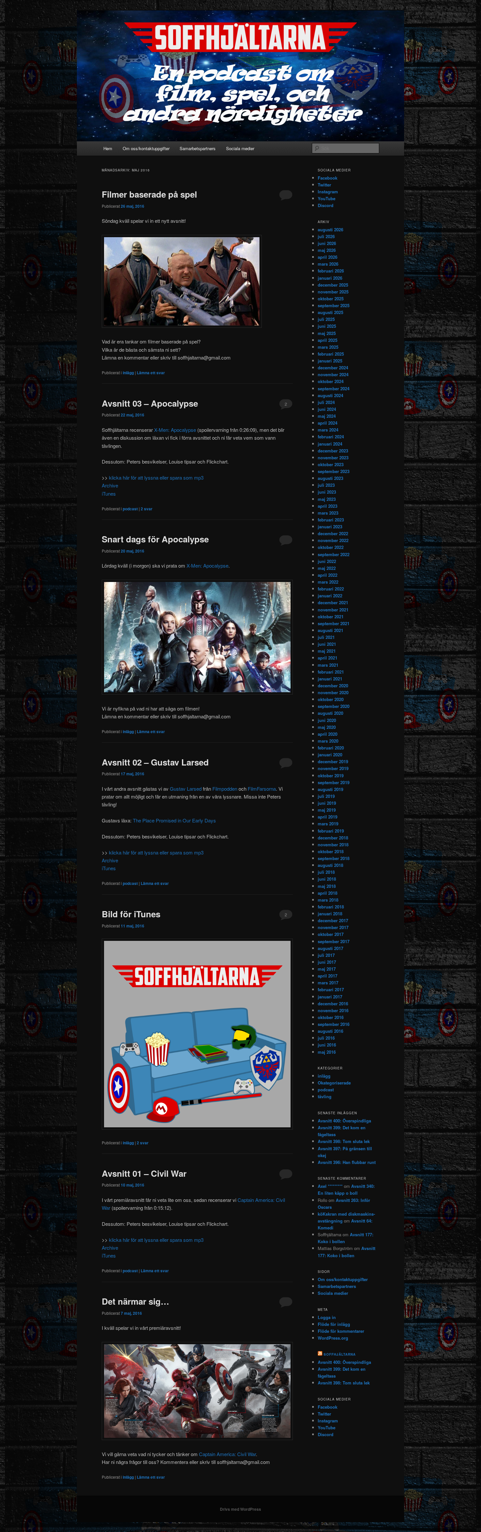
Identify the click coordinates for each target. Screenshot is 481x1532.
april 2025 (327, 340)
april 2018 (327, 893)
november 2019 (333, 768)
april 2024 (327, 423)
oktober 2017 (331, 934)
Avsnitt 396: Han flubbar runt (347, 1162)
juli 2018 (326, 872)
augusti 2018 (330, 865)
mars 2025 (328, 347)
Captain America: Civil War (227, 1454)
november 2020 (333, 692)
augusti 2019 (330, 789)
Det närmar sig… (135, 1301)
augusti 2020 (330, 713)
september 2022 (333, 554)
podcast (130, 509)
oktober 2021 (331, 616)
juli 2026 (326, 236)
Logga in (327, 1317)
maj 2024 (327, 416)
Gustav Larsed (186, 788)
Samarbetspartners (198, 148)
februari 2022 (331, 589)
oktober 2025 (331, 298)
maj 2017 (327, 969)
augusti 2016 (330, 1031)
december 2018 (333, 838)
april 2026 (327, 257)
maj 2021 (327, 651)
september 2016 (333, 1024)
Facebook (327, 178)
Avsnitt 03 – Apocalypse (150, 403)
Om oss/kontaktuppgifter (146, 148)
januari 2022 (330, 595)
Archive (110, 485)
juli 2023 (326, 485)
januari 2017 (330, 997)
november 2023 (333, 457)
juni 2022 (327, 561)
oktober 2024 (331, 381)
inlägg (128, 373)
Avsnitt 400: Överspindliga (344, 1121)
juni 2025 (327, 326)
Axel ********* (330, 1186)
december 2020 (333, 685)
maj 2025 (327, 333)
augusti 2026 (330, 229)
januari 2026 (330, 278)
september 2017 (333, 941)
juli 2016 (326, 1038)
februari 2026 (331, 271)
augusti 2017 (330, 948)
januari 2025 (330, 361)
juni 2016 (327, 1045)
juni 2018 (327, 879)
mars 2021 (328, 665)
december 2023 (333, 451)
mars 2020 (328, 741)
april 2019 (327, 817)
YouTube (326, 198)
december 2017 (333, 920)
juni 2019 (327, 803)
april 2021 (327, 658)
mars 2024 (328, 430)
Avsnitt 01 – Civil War (144, 1173)
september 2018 (333, 858)
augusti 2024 (330, 395)
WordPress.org (333, 1338)
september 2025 (333, 305)
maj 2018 (327, 886)
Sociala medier (240, 148)
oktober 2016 (331, 1017)
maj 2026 (327, 250)
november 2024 (333, 374)
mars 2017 (328, 982)
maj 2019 (327, 810)
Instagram (328, 191)
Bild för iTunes (131, 914)
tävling (324, 1096)
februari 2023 (331, 520)
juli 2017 (326, 955)
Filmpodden (224, 788)
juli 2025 (326, 319)
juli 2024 (326, 402)
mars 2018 (328, 900)
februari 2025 (331, 354)
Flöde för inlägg (334, 1324)
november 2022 (333, 540)
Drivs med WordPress (240, 1509)
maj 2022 (327, 568)
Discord (325, 205)
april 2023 (327, 506)
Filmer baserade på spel (149, 194)
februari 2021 (331, 672)
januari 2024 (330, 444)
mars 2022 (328, 582)
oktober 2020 (331, 699)
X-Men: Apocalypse (175, 429)
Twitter (324, 185)
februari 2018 (331, 907)
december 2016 (333, 1003)
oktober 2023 (331, 464)
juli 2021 (326, 637)
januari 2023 (330, 526)
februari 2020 (331, 748)
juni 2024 (327, 409)
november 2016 (333, 1010)
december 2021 (333, 602)
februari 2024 (331, 436)
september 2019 (333, 782)
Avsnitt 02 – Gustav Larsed (155, 762)
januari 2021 (330, 679)
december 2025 (333, 285)
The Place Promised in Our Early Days (174, 820)
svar (146, 509)
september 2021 (333, 623)
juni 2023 (327, 492)
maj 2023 (327, 499)
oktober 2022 (331, 547)
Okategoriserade (334, 1083)
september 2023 (333, 471)
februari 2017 (331, 989)
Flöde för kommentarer (341, 1331)
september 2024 (333, 388)
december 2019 (333, 761)
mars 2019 (328, 823)
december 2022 (333, 533)
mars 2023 (328, 513)
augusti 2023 (330, 478)
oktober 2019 (331, 775)
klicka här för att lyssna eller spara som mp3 (156, 477)
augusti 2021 (330, 630)
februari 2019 (331, 831)
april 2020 (327, 734)
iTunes (109, 493)
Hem (107, 148)
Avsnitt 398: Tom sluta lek (344, 1141)
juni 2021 (327, 644)
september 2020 (333, 706)
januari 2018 (330, 913)
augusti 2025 (330, 312)
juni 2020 (327, 720)
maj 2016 (327, 1052)
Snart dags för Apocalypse (155, 539)
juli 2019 (326, 796)
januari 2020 (330, 754)
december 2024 (333, 367)
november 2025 (333, 292)
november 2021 (333, 610)
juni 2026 (327, 243)
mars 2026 (328, 264)
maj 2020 (327, 727)
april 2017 (327, 976)
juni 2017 (327, 962)
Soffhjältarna (340, 1354)
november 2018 (333, 844)
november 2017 (333, 927)
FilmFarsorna (262, 788)
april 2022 (327, 575)
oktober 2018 (331, 851)
